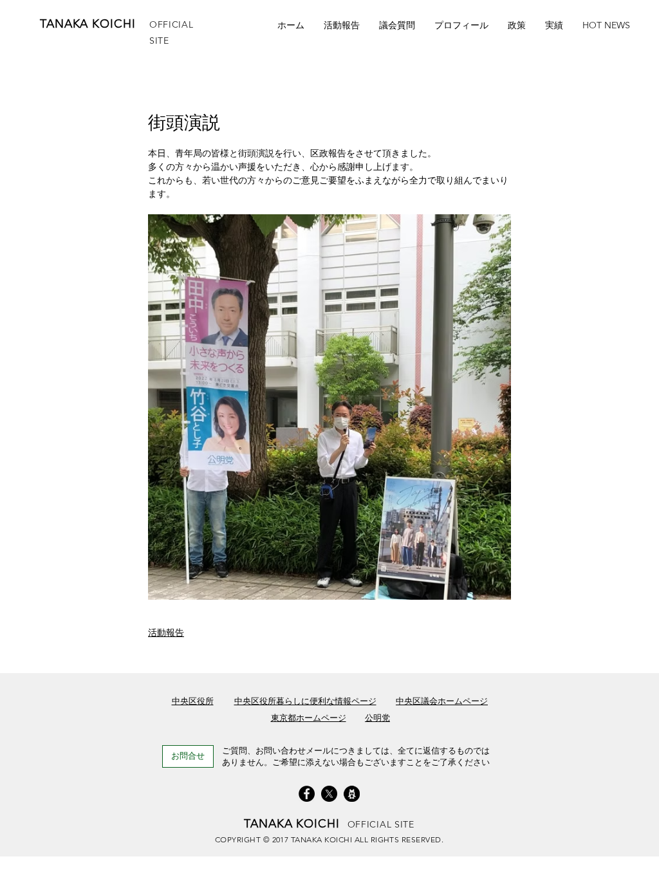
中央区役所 (193, 701)
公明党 (377, 718)
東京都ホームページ (308, 718)
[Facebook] (307, 794)
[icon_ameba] (352, 794)
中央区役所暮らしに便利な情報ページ (305, 701)
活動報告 (166, 632)
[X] (329, 794)
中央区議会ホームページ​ (442, 701)
